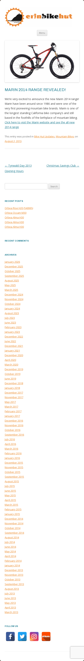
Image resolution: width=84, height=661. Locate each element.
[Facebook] (10, 636)
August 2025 (12, 280)
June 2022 (10, 341)
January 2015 (12, 514)
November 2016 (14, 425)
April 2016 (10, 444)
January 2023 (12, 332)
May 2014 (10, 551)
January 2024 (12, 308)
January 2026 (12, 262)
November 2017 (14, 397)
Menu (42, 32)
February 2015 (13, 509)
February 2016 (13, 453)
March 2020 (11, 364)
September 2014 (14, 532)
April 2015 (10, 500)
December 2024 (14, 294)
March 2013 (11, 612)
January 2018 (12, 388)
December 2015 (14, 462)
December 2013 (14, 570)
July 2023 (10, 318)
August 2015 (12, 481)
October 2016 (12, 430)
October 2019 (12, 374)
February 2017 (13, 411)
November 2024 (14, 299)
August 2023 (12, 313)
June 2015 (10, 490)
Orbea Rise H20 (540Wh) (19, 208)
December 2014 (14, 518)
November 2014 (14, 523)
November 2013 (14, 575)
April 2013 (10, 607)
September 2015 (14, 476)
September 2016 (14, 434)
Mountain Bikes (65, 136)
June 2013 (10, 598)
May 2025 (10, 285)
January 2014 (12, 565)
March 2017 (11, 406)
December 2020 (14, 355)
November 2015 (14, 467)
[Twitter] (22, 636)
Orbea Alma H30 (14, 217)
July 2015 (10, 486)
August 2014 (12, 537)
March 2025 (11, 290)
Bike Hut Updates (44, 136)
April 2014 (10, 556)
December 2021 (14, 346)
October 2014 (12, 528)
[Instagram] (34, 636)
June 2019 (10, 378)
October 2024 (12, 304)
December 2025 (14, 266)
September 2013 (14, 584)
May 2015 (10, 495)
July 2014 (10, 542)
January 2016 (12, 458)
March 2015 (11, 504)
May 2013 (10, 603)
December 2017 (14, 392)
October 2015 (12, 472)
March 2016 (11, 448)
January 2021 (12, 350)
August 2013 (12, 589)
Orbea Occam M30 (15, 212)
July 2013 (10, 593)
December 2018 (14, 383)
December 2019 (14, 369)
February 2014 (13, 561)
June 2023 (10, 322)
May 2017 (10, 402)
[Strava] (46, 636)
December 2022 (14, 336)
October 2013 (12, 579)
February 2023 (13, 327)
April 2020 (10, 360)
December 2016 (14, 420)
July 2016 (10, 439)
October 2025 (12, 271)
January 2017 (12, 416)
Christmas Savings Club (62, 165)
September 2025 (14, 276)
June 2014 (10, 546)
